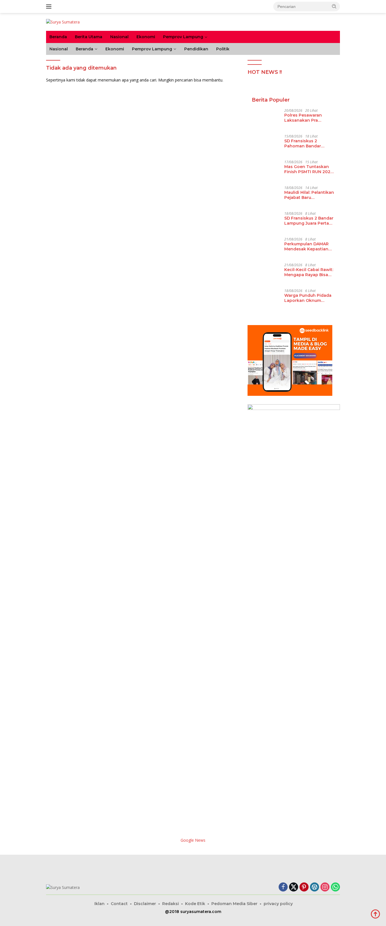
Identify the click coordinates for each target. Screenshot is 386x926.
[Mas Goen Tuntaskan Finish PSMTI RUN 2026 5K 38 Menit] (266, 170)
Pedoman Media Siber (234, 903)
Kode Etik (195, 903)
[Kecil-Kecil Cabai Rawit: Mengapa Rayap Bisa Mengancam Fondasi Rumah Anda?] (266, 273)
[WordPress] (314, 887)
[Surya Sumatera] (63, 21)
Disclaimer (145, 903)
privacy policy (278, 903)
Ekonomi (145, 36)
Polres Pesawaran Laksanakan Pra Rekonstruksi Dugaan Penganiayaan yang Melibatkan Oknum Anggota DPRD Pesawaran (306, 118)
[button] (334, 6)
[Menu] (50, 6)
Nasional (119, 36)
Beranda (58, 36)
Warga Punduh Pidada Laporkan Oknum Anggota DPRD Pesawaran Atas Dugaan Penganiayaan (309, 298)
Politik (222, 48)
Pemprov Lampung (183, 36)
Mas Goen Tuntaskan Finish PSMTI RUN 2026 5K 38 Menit (308, 169)
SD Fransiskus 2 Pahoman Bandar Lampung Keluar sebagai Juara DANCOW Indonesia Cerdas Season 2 (309, 143)
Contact (119, 903)
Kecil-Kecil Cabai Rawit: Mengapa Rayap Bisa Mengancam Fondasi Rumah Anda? (308, 272)
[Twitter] (293, 887)
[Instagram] (324, 887)
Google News (193, 840)
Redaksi (170, 903)
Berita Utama (88, 36)
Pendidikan (196, 48)
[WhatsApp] (335, 887)
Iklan (99, 903)
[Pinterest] (304, 887)
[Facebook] (283, 887)
